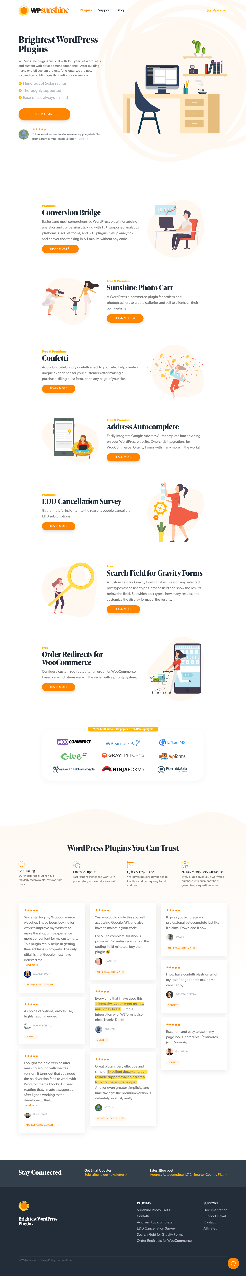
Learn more (58, 248)
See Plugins (44, 114)
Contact (209, 1222)
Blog (120, 10)
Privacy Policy (47, 1260)
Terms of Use (64, 1260)
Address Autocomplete (155, 1222)
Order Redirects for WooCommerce (164, 1241)
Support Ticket (214, 1216)
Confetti (143, 1216)
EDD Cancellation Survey (156, 1228)
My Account (220, 10)
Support (104, 10)
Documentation (215, 1210)
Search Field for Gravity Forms (160, 1235)
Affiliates (210, 1228)
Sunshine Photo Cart (152, 1210)
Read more (31, 965)
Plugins (86, 10)
